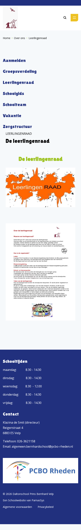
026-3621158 (26, 441)
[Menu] (74, 17)
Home (6, 38)
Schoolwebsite (17, 500)
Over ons (19, 38)
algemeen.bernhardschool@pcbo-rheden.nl (42, 446)
